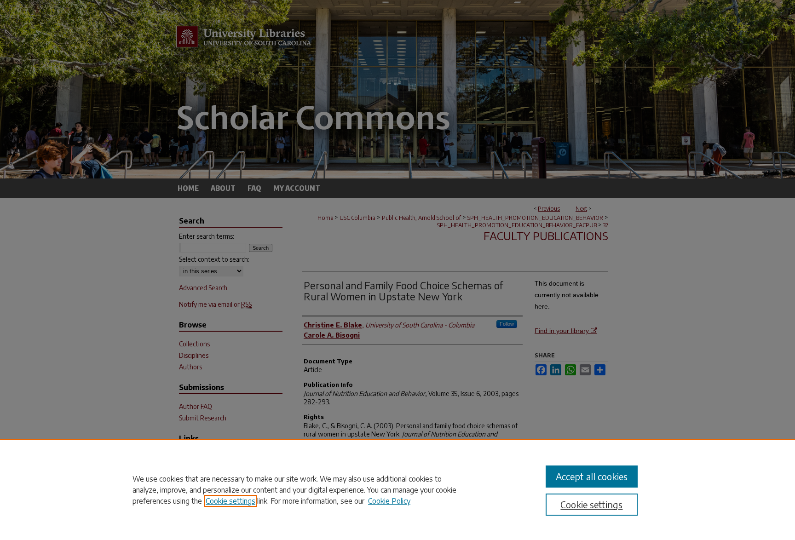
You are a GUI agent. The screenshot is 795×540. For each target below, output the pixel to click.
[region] (397, 489)
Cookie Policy (389, 501)
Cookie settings (230, 501)
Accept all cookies (592, 476)
